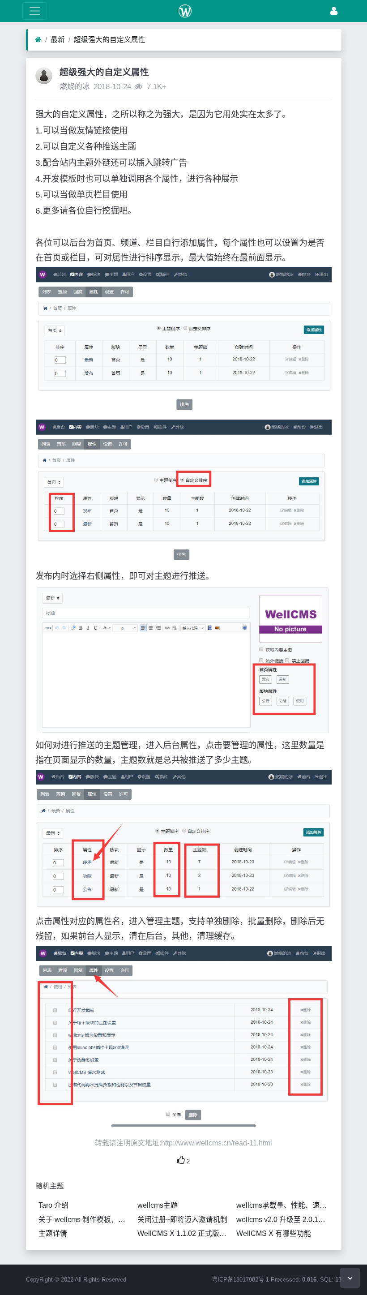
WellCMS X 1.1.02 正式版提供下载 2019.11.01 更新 (185, 1233)
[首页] (38, 39)
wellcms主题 (157, 1205)
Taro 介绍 (53, 1205)
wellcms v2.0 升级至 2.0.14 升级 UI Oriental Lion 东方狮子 (284, 1219)
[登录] (334, 11)
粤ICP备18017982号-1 (240, 1279)
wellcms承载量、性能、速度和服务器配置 (284, 1205)
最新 (58, 39)
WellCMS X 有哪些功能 (273, 1233)
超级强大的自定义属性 (109, 39)
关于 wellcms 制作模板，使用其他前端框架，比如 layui (86, 1219)
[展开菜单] (34, 11)
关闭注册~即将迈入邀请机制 (182, 1219)
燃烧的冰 (75, 86)
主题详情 (52, 1233)
